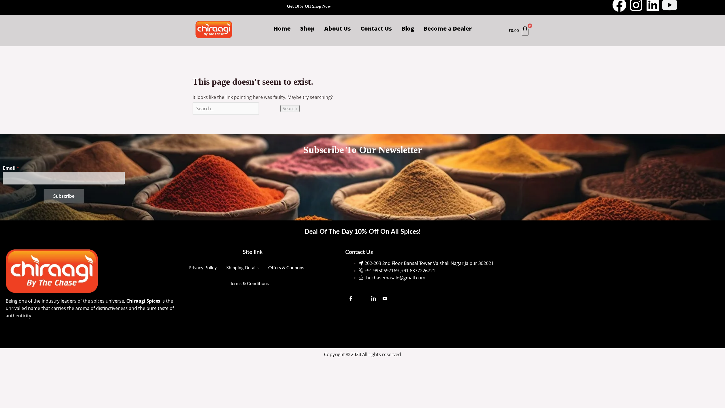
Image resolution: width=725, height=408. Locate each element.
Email (11, 168)
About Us (337, 28)
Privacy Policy (203, 267)
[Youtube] (385, 298)
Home (282, 28)
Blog (408, 28)
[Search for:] (236, 108)
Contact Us (376, 28)
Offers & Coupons (286, 267)
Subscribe (63, 196)
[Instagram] (362, 298)
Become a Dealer (448, 28)
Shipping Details (242, 267)
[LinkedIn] (373, 298)
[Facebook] (351, 298)
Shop (307, 28)
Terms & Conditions (249, 283)
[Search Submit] (269, 108)
